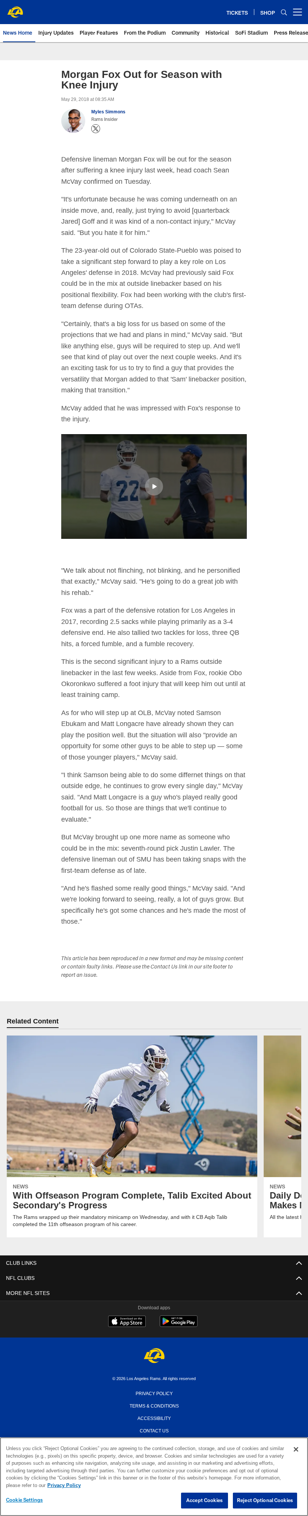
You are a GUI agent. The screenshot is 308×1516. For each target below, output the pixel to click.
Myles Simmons (108, 111)
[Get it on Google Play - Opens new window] (178, 1324)
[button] (154, 486)
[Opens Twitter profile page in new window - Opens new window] (95, 128)
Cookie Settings (24, 1500)
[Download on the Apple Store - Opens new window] (127, 1321)
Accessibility (154, 1417)
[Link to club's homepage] (15, 9)
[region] (154, 1477)
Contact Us (154, 1429)
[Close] (296, 1449)
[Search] (284, 12)
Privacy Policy (154, 1392)
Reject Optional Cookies (265, 1501)
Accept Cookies (204, 1501)
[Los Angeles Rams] (154, 1356)
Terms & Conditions (154, 1405)
